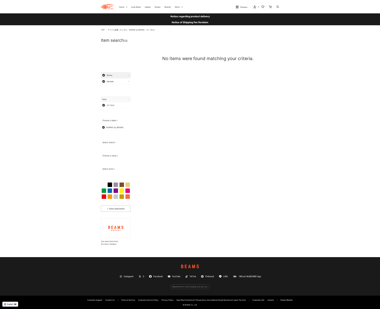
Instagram (129, 276)
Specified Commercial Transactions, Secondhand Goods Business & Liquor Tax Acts (211, 300)
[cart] (270, 7)
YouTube (176, 276)
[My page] (256, 7)
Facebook (158, 276)
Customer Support (94, 300)
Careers (270, 300)
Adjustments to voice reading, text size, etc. (190, 287)
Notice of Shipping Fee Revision (190, 22)
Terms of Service (128, 300)
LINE (225, 276)
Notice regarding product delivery (190, 16)
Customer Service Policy (148, 300)
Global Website (286, 300)
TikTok (193, 276)
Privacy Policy (168, 300)
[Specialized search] (278, 7)
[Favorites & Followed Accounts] (263, 7)
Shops (157, 7)
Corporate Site (258, 300)
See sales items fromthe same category (109, 242)
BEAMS (190, 266)
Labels (148, 7)
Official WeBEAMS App (250, 276)
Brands (167, 7)
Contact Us (110, 300)
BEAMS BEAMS (107, 6)
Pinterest (209, 276)
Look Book (136, 7)
